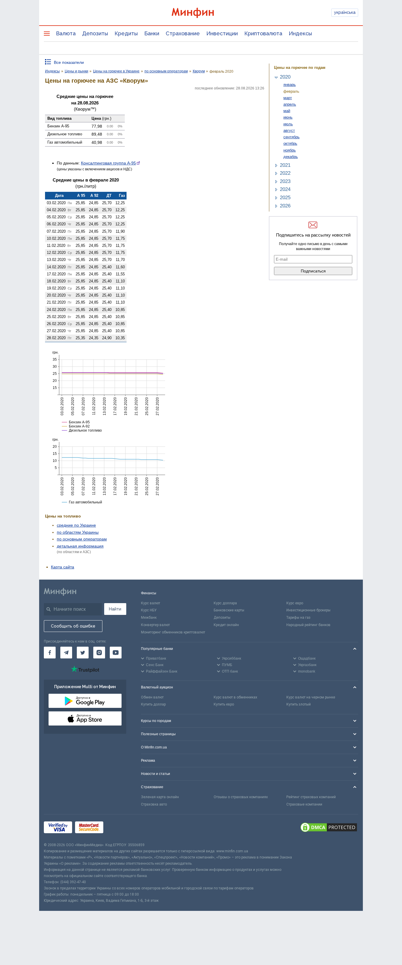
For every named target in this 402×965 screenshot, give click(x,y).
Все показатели (69, 62)
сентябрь (291, 137)
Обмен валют (152, 697)
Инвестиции (222, 33)
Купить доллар (153, 704)
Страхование (183, 33)
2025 (285, 197)
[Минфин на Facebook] (50, 652)
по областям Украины (78, 532)
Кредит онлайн (226, 625)
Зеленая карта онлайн (160, 797)
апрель (289, 104)
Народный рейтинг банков (308, 625)
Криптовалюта (263, 33)
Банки (151, 33)
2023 (285, 181)
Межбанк (149, 617)
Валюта (66, 33)
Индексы (300, 33)
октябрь (290, 143)
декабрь (290, 156)
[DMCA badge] (328, 828)
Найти (115, 609)
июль (288, 124)
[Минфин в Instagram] (99, 652)
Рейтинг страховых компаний (311, 797)
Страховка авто (154, 804)
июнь (288, 117)
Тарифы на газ (298, 617)
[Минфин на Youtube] (116, 652)
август (289, 130)
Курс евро (294, 603)
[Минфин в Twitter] (83, 652)
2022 (285, 173)
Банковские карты (229, 610)
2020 (285, 77)
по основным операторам (82, 539)
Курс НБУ (149, 610)
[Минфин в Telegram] (66, 652)
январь (289, 84)
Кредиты (126, 33)
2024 (285, 189)
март (287, 98)
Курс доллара (225, 603)
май (286, 111)
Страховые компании (304, 804)
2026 (285, 206)
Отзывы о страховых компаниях (241, 797)
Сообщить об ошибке (73, 626)
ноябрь (289, 150)
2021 (285, 165)
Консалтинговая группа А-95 (108, 163)
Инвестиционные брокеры (308, 610)
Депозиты (95, 33)
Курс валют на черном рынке (310, 697)
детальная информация (80, 546)
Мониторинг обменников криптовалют (173, 632)
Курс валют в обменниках (235, 697)
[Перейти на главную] (201, 13)
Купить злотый (298, 704)
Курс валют (150, 603)
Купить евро (224, 704)
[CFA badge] (119, 828)
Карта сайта (62, 567)
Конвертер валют (155, 625)
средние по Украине (76, 525)
